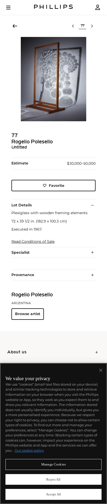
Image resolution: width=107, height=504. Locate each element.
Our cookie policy (29, 450)
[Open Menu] (12, 7)
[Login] (98, 7)
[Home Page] (53, 7)
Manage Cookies (53, 464)
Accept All (53, 494)
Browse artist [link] (27, 313)
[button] (53, 79)
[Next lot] (92, 26)
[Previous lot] (73, 26)
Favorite (56, 185)
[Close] (100, 370)
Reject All (53, 479)
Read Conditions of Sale (33, 241)
